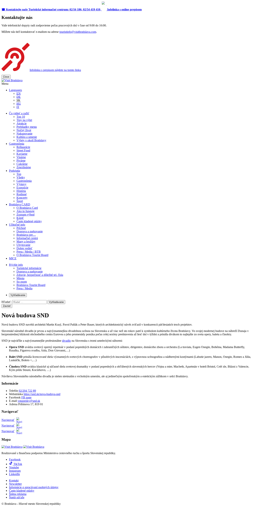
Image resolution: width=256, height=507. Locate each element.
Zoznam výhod (25, 214)
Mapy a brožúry (25, 241)
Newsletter (15, 483)
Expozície (22, 187)
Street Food (23, 150)
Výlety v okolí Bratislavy (31, 140)
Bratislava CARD (19, 204)
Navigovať (7, 420)
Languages (15, 90)
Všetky (20, 177)
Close (6, 76)
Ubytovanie (23, 244)
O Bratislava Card (27, 207)
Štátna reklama (17, 494)
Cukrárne (22, 164)
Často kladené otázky (29, 221)
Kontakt (14, 480)
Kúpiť (20, 217)
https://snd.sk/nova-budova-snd (42, 394)
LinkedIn (14, 474)
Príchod (21, 228)
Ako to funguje (25, 211)
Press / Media (24, 288)
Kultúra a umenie (26, 137)
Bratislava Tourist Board (30, 285)
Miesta (20, 278)
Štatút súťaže (16, 497)
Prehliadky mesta (26, 126)
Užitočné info (17, 224)
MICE (12, 258)
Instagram (15, 470)
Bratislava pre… (26, 234)
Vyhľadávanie (17, 295)
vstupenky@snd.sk (29, 400)
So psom (21, 281)
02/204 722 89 (27, 390)
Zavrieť (7, 306)
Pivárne (20, 160)
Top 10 (20, 116)
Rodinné (21, 194)
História (21, 190)
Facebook (15, 459)
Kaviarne (21, 153)
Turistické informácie (28, 268)
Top (18, 174)
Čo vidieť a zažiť (19, 113)
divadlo (66, 340)
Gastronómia (16, 143)
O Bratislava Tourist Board (32, 255)
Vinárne (21, 157)
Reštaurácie (23, 147)
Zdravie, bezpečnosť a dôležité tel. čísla (39, 274)
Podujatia (14, 170)
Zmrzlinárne (23, 167)
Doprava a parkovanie (29, 231)
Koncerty (22, 197)
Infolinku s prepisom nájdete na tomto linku (55, 70)
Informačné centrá (27, 238)
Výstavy (21, 184)
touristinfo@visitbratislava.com (77, 31)
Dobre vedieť (24, 248)
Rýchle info (16, 264)
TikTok (17, 464)
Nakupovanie (24, 133)
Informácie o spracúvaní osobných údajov (33, 487)
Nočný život (23, 130)
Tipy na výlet (24, 120)
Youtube (14, 467)
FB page (26, 397)
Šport (19, 201)
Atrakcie (21, 123)
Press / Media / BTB (28, 251)
